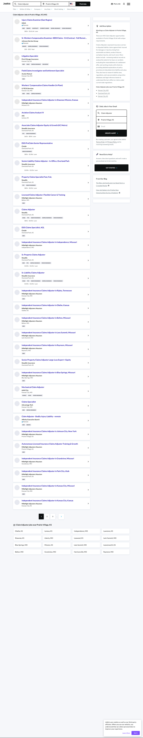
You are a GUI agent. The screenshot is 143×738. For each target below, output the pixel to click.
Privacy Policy (112, 142)
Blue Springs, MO (21, 545)
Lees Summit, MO (80, 545)
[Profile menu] (124, 4)
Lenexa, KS (48, 531)
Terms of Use (100, 142)
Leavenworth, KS (109, 545)
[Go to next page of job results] (61, 516)
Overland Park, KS (104, 93)
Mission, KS (48, 545)
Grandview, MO (50, 552)
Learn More (126, 733)
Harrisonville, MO (80, 552)
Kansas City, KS (103, 96)
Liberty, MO (48, 538)
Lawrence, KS (108, 531)
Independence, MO (81, 531)
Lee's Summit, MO (109, 538)
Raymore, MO (108, 552)
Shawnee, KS (19, 538)
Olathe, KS (19, 531)
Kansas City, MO (103, 90)
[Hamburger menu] (128, 4)
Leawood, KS (78, 538)
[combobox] (27, 4)
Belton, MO (19, 552)
